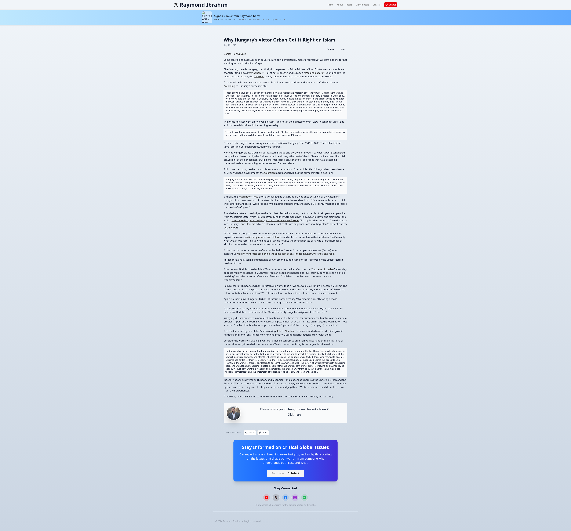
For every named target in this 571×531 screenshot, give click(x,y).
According (229, 86)
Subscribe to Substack (285, 473)
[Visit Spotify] (304, 497)
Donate (392, 4)
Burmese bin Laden (323, 269)
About (340, 4)
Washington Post (248, 196)
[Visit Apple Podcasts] (295, 497)
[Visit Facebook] (285, 497)
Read (332, 49)
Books (349, 4)
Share (252, 432)
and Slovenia (248, 224)
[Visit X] (276, 497)
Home (330, 4)
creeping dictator (314, 73)
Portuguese (239, 53)
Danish (228, 53)
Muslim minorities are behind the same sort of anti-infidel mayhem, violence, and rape (285, 253)
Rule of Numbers (285, 331)
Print (265, 432)
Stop (343, 49)
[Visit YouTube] (266, 497)
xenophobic (256, 73)
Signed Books (362, 4)
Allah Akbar (230, 227)
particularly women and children (262, 237)
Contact (376, 4)
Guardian (259, 76)
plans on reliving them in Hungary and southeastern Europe (265, 220)
